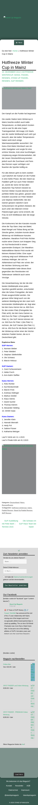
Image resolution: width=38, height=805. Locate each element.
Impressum (25, 790)
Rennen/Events (7, 505)
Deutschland (14, 502)
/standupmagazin (29, 795)
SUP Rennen (17, 81)
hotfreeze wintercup (19, 508)
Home (15, 51)
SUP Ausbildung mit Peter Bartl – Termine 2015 (10, 524)
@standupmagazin (12, 795)
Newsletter (19, 786)
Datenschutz (13, 790)
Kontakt (9, 786)
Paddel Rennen (7, 510)
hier (23, 744)
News (22, 502)
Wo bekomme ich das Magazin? (18, 781)
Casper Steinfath (10, 613)
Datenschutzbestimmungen (23, 577)
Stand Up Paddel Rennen (23, 510)
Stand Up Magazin (16, 604)
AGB (28, 786)
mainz (17, 75)
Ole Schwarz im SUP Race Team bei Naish (27, 524)
